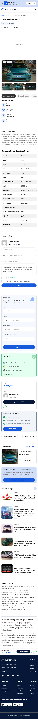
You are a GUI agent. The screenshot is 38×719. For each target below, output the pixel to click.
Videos (32, 665)
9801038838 (13, 667)
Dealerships (33, 671)
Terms (32, 693)
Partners (20, 682)
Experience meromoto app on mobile (14, 700)
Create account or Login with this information (17, 281)
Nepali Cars (20, 688)
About (32, 685)
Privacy (32, 691)
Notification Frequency (9, 335)
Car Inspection (5, 691)
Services (4, 682)
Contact (32, 688)
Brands (32, 668)
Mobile (5, 316)
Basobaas (19, 685)
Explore (32, 659)
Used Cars (9, 15)
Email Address (7, 325)
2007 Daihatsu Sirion (20, 15)
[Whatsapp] (5, 406)
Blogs (31, 663)
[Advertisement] (19, 44)
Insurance (4, 688)
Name (5, 307)
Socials (4, 672)
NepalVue (19, 691)
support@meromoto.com (8, 664)
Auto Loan (4, 685)
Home (3, 15)
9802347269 (5, 667)
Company (33, 682)
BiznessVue (20, 693)
